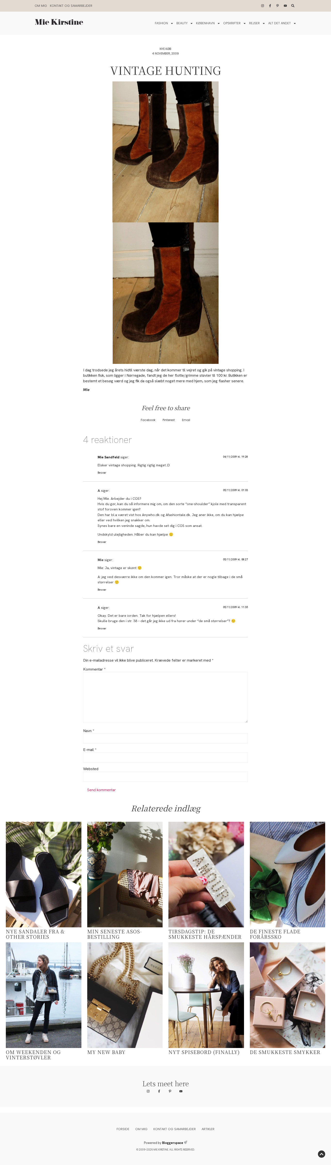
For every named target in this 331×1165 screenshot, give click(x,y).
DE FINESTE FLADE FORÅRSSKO (275, 934)
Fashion (161, 23)
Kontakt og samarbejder (71, 5)
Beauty (182, 23)
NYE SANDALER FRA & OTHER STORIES (35, 934)
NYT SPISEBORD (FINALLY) (204, 1052)
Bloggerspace (172, 1143)
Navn (88, 731)
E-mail (89, 750)
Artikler (208, 1129)
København (205, 23)
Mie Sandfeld (108, 457)
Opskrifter (232, 23)
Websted (90, 769)
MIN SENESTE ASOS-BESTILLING (114, 934)
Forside (123, 1129)
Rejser (254, 23)
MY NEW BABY (106, 1052)
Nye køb (165, 49)
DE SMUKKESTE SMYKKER (285, 1052)
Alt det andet (279, 23)
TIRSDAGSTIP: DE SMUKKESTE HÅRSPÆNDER (205, 934)
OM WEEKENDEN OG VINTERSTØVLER (33, 1054)
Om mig (41, 5)
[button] (148, 420)
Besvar (102, 472)
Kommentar (94, 669)
